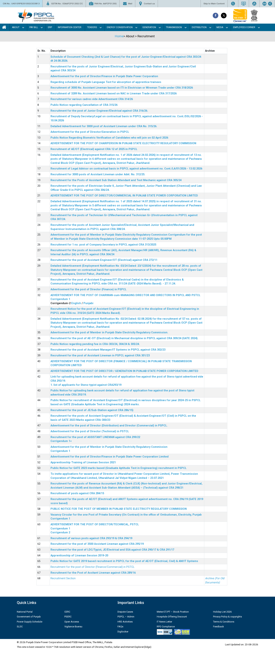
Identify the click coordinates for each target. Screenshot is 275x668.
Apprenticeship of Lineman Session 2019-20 (79, 555)
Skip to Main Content (214, 3)
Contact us (149, 3)
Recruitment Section (63, 578)
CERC (67, 611)
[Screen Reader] (243, 3)
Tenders (92, 27)
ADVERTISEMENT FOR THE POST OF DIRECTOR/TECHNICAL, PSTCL (95, 524)
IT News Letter (164, 621)
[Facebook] (215, 15)
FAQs (120, 626)
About (15, 27)
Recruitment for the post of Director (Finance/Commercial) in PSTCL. (93, 567)
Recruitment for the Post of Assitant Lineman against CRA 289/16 (93, 572)
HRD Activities (125, 621)
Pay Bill (33, 27)
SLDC (20, 626)
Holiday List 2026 (222, 611)
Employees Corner (244, 27)
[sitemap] (254, 3)
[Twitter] (224, 15)
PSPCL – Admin (125, 616)
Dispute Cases (125, 611)
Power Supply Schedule (29, 621)
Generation (149, 27)
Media (219, 27)
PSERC (67, 616)
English (76, 303)
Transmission (174, 27)
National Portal (25, 611)
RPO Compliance (166, 626)
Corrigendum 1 (60, 299)
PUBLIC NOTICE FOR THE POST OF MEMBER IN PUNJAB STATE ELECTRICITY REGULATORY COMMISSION (119, 509)
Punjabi (88, 303)
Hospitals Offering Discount (172, 616)
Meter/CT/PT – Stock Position (173, 611)
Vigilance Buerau (73, 626)
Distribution (199, 27)
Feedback (218, 626)
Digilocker (122, 631)
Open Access (71, 621)
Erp (50, 27)
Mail (130, 3)
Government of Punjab (29, 616)
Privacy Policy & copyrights (227, 616)
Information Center (69, 27)
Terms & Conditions (223, 621)
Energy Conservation (120, 27)
